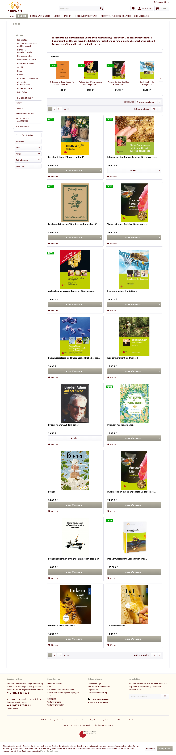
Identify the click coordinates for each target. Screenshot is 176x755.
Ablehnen (150, 748)
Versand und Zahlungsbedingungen (63, 692)
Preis (18, 147)
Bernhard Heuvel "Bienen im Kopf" (66, 157)
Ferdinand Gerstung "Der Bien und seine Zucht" (72, 224)
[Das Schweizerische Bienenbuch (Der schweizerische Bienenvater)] (134, 537)
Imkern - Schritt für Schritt (61, 625)
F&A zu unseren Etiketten (99, 686)
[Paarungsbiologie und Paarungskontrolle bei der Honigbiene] (75, 336)
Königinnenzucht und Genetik (122, 358)
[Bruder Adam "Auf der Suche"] (75, 403)
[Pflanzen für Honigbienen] (134, 403)
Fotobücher (22, 92)
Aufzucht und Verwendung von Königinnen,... (90, 83)
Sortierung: (129, 102)
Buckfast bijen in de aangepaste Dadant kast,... (131, 491)
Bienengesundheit (25, 56)
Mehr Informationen (49, 751)
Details (133, 170)
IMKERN (19, 108)
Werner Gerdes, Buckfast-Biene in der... (119, 83)
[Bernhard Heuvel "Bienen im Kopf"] (75, 135)
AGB (49, 695)
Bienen (51, 491)
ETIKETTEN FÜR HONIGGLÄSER (22, 119)
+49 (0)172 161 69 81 (19, 692)
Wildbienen (22, 67)
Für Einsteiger (23, 40)
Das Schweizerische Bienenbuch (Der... (127, 558)
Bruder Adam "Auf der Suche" (63, 425)
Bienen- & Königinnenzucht (24, 51)
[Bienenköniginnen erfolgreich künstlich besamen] (75, 537)
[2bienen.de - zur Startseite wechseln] (15, 7)
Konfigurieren (165, 748)
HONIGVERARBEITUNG (25, 113)
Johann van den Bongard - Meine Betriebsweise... (132, 157)
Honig (19, 71)
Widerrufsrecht (54, 702)
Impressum (93, 689)
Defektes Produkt (54, 683)
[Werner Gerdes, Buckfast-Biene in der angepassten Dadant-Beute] (119, 70)
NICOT (19, 103)
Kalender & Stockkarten (27, 78)
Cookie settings (94, 683)
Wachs (20, 74)
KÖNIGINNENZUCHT (24, 98)
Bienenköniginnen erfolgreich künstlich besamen (73, 558)
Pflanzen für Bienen (26, 63)
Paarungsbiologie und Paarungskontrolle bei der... (74, 358)
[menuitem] (81, 8)
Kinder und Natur (25, 88)
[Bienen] (75, 470)
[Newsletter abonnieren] (165, 696)
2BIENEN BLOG (22, 126)
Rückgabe (51, 699)
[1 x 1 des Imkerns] (134, 604)
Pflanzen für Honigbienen (120, 425)
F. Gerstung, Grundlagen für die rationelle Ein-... (62, 83)
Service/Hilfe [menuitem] (161, 2)
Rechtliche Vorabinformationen (60, 689)
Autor (18, 154)
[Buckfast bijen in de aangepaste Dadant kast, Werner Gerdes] (134, 470)
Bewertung (21, 166)
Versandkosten (81, 720)
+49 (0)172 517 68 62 (19, 705)
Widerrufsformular (55, 705)
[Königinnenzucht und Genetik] (134, 336)
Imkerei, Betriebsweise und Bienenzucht (27, 44)
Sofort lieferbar (26, 135)
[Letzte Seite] (59, 109)
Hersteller (20, 141)
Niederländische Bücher (27, 59)
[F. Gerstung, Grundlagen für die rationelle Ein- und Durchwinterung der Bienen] (62, 70)
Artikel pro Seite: (141, 109)
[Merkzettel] (133, 8)
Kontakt (50, 686)
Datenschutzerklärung (97, 692)
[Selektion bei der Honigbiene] (147, 70)
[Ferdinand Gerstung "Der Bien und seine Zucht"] (75, 202)
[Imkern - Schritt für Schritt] (75, 604)
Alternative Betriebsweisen (24, 83)
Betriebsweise (22, 160)
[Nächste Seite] (54, 109)
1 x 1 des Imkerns (116, 625)
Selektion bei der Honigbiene (147, 83)
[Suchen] (101, 8)
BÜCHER (19, 35)
